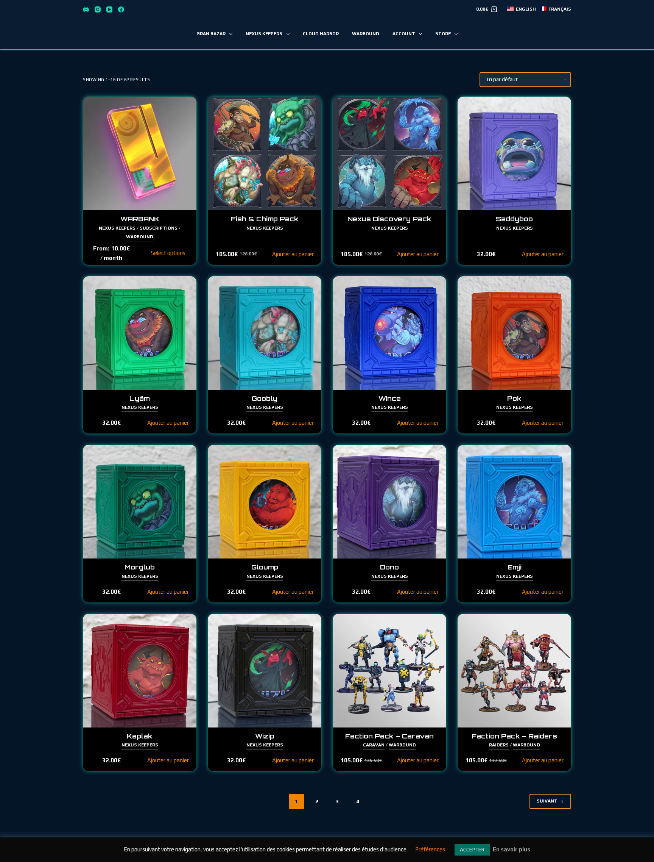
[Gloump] (264, 502)
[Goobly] (264, 333)
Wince (389, 398)
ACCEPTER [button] (472, 849)
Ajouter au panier (293, 254)
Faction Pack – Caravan (389, 736)
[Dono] (389, 502)
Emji (515, 567)
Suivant (547, 801)
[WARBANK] (139, 153)
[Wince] (389, 333)
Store (443, 33)
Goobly (264, 398)
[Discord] (86, 9)
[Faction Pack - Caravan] (389, 670)
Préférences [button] (430, 849)
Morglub (140, 567)
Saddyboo (514, 219)
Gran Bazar (211, 33)
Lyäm (139, 398)
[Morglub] (139, 502)
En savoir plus (511, 849)
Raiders (499, 745)
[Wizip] (264, 670)
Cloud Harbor (321, 33)
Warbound (365, 33)
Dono (389, 567)
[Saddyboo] (514, 153)
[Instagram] (98, 9)
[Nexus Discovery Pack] (389, 153)
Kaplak (140, 736)
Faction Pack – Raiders (514, 736)
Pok (514, 398)
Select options (168, 253)
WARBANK (139, 219)
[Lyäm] (139, 333)
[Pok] (514, 333)
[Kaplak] (139, 670)
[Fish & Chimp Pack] (264, 153)
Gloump (264, 567)
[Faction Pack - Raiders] (514, 670)
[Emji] (514, 502)
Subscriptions (159, 228)
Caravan (374, 745)
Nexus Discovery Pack (389, 219)
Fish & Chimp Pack (265, 219)
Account (403, 33)
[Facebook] (121, 9)
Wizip (264, 736)
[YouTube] (109, 9)
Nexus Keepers (264, 33)
